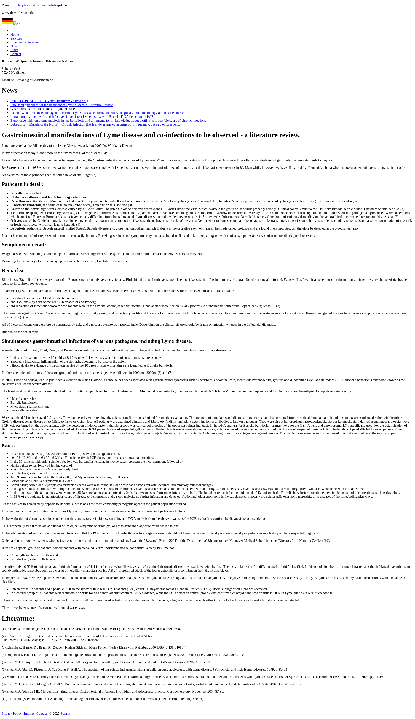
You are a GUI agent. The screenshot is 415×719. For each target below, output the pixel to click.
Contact (15, 54)
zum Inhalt (49, 5)
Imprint (29, 713)
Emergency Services (24, 42)
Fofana (65, 713)
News (14, 46)
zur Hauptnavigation (25, 5)
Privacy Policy (12, 713)
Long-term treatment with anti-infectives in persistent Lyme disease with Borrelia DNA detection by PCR (82, 116)
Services (16, 38)
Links (14, 50)
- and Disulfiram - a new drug (49, 101)
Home (14, 34)
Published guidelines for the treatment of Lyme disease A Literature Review (61, 105)
